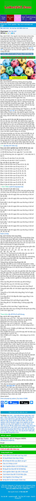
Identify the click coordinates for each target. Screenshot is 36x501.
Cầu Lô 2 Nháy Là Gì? (10, 463)
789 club (4, 485)
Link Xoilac (25, 487)
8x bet (5, 487)
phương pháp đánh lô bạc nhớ (14, 429)
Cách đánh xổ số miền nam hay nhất (15, 455)
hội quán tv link (20, 485)
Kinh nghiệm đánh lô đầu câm (18, 420)
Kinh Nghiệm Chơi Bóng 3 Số (12, 477)
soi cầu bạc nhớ (12, 430)
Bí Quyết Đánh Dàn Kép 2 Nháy (13, 458)
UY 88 (10, 487)
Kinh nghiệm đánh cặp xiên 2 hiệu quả (15, 472)
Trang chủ (3, 24)
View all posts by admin (8, 398)
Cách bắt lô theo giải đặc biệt (14, 419)
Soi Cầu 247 (11, 385)
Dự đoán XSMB (22, 398)
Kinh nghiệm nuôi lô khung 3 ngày (16, 421)
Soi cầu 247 (12, 31)
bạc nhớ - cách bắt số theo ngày (17, 415)
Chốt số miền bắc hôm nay (9, 449)
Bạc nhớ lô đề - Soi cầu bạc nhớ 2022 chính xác (14, 28)
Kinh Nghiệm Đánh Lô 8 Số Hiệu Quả (15, 466)
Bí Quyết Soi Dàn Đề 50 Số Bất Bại (14, 469)
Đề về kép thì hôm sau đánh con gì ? (14, 461)
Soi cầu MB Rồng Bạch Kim (9, 432)
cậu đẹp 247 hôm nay (10, 146)
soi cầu (12, 110)
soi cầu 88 (3, 22)
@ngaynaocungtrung (7, 440)
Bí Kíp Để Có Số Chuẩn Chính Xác (14, 480)
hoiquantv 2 (11, 485)
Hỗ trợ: (3, 33)
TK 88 (14, 487)
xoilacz (32, 487)
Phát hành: (4, 31)
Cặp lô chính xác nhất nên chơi (18, 412)
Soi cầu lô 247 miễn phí (26, 430)
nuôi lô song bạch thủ (16, 187)
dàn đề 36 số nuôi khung (16, 314)
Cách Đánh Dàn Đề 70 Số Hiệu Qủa (14, 474)
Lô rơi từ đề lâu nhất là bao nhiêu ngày (16, 425)
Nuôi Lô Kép (4, 234)
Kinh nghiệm (12, 24)
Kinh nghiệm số (25, 422)
